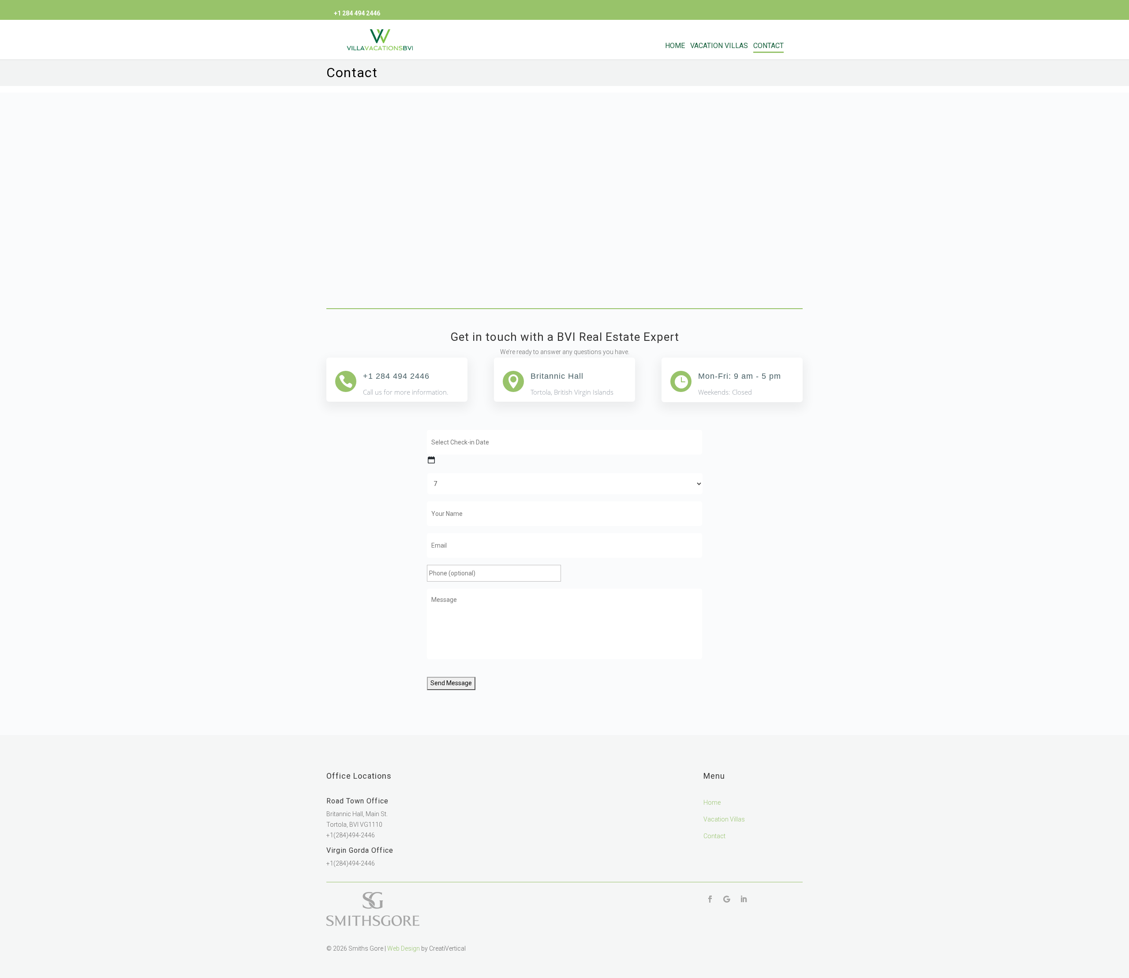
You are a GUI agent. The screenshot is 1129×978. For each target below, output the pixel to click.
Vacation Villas (719, 46)
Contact (768, 46)
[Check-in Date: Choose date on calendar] (431, 459)
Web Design (403, 948)
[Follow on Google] (726, 898)
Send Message (451, 683)
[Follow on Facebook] (710, 898)
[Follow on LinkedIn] (743, 898)
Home (675, 46)
